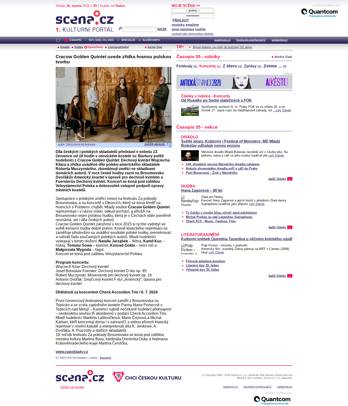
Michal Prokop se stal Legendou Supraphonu (219, 217)
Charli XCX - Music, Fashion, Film (211, 221)
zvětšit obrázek (154, 144)
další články (277, 179)
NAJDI (161, 29)
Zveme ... (274, 66)
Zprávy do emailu (72, 387)
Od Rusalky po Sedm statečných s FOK (216, 100)
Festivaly (186, 66)
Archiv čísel (155, 47)
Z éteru (232, 66)
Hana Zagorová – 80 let (201, 190)
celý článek (276, 155)
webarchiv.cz (280, 40)
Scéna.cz (64, 12)
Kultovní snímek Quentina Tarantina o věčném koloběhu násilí (236, 239)
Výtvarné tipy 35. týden (202, 269)
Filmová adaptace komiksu (205, 261)
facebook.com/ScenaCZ (251, 40)
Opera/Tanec (95, 47)
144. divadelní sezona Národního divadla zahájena (222, 164)
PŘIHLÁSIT (181, 20)
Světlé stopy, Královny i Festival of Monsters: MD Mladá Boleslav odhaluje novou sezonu (230, 143)
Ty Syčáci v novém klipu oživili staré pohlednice (221, 212)
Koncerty (105, 357)
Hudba (79, 47)
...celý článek (282, 110)
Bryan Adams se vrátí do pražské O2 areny (222, 47)
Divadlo (65, 47)
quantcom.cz (222, 40)
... (289, 179)
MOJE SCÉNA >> (186, 6)
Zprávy (252, 66)
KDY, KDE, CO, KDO (101, 40)
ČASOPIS (75, 40)
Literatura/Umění (118, 47)
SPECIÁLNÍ (128, 40)
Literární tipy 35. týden (202, 265)
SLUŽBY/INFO (151, 40)
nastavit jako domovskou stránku (193, 33)
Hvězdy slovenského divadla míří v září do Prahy (222, 168)
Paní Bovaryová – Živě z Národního (211, 173)
